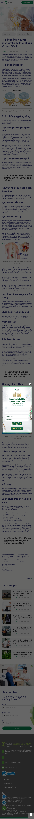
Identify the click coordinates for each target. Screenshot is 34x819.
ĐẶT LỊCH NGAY (16, 428)
